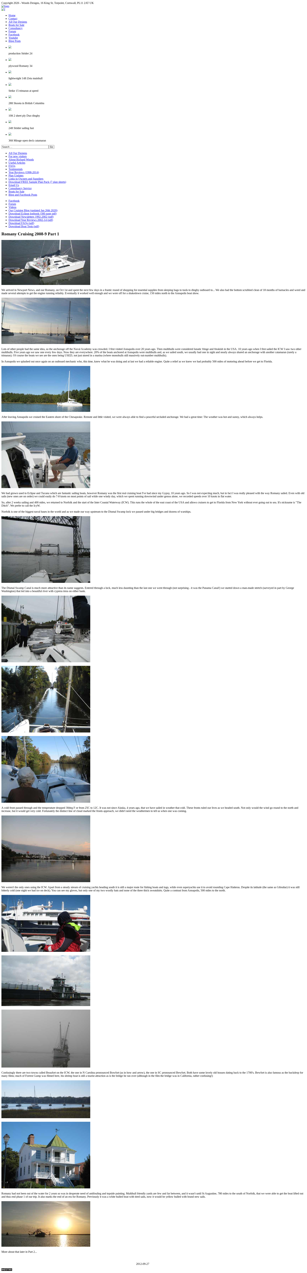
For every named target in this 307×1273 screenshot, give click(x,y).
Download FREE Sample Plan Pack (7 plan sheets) (37, 181)
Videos (12, 207)
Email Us (14, 185)
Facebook (14, 34)
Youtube (13, 37)
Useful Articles (17, 162)
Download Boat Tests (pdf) (24, 226)
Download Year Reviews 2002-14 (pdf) (31, 219)
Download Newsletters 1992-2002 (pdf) (31, 216)
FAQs (12, 165)
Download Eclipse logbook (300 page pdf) (32, 213)
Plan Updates (16, 175)
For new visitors (18, 156)
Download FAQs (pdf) (21, 223)
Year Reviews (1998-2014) (24, 172)
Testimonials (16, 169)
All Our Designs (18, 21)
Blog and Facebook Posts (23, 194)
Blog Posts (15, 40)
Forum (12, 31)
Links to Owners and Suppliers (26, 178)
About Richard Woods (21, 159)
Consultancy (16, 28)
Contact (13, 18)
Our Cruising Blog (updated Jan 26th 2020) (33, 210)
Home (12, 15)
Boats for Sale (16, 24)
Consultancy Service (20, 188)
